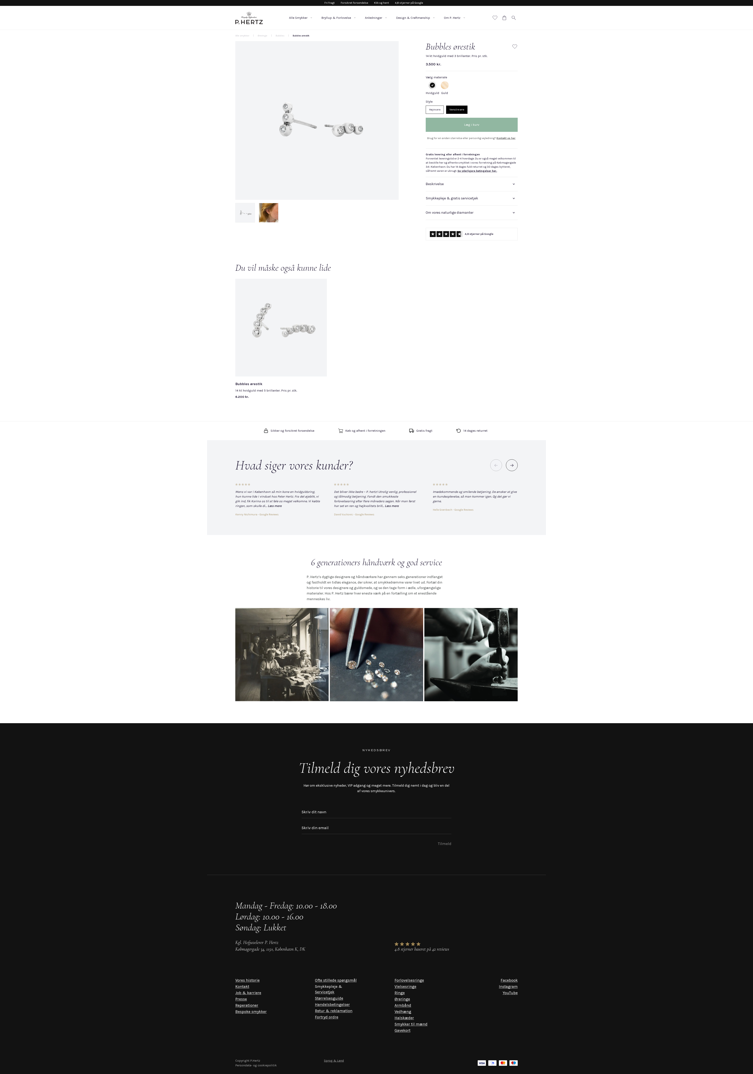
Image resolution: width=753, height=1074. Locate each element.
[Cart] (504, 18)
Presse (241, 999)
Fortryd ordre (326, 1017)
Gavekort (402, 1030)
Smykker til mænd (411, 1024)
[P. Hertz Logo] (249, 18)
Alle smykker (242, 35)
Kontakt (242, 986)
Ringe (400, 993)
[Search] (514, 18)
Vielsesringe (405, 986)
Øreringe (402, 999)
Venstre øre (456, 109)
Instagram (508, 986)
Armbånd (403, 1005)
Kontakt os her (506, 138)
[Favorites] (495, 18)
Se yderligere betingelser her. (477, 171)
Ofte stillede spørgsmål (336, 980)
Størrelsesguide (329, 998)
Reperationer (246, 1005)
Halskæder (404, 1018)
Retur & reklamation (333, 1011)
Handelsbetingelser (332, 1004)
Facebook (509, 980)
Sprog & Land (334, 1060)
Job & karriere (248, 993)
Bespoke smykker (251, 1011)
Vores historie (247, 980)
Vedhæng (403, 1011)
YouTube (510, 993)
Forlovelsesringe (409, 980)
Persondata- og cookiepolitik (256, 1065)
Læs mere (275, 506)
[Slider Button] (512, 465)
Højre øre (434, 109)
